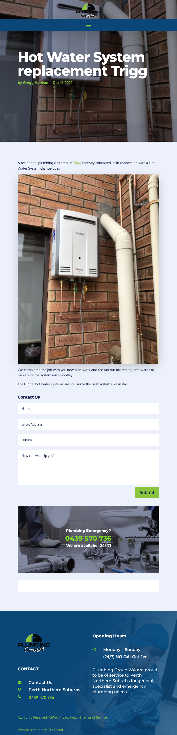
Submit (147, 492)
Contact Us (40, 682)
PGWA (52, 717)
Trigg (77, 163)
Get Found (55, 730)
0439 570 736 (41, 697)
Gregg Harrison (36, 82)
